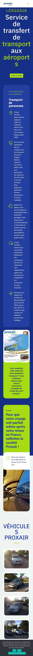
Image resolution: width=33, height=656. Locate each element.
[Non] (31, 648)
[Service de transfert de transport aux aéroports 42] (16, 568)
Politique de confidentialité (17, 653)
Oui (14, 650)
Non (19, 650)
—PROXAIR (16, 10)
